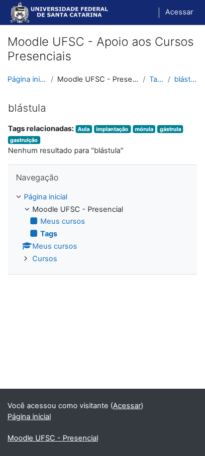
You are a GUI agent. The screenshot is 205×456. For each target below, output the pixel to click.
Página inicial (27, 79)
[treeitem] (102, 228)
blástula (186, 79)
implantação (112, 129)
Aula (84, 129)
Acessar (179, 11)
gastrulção (24, 140)
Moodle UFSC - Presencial (52, 438)
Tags (156, 79)
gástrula (170, 129)
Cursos (44, 258)
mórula (144, 129)
